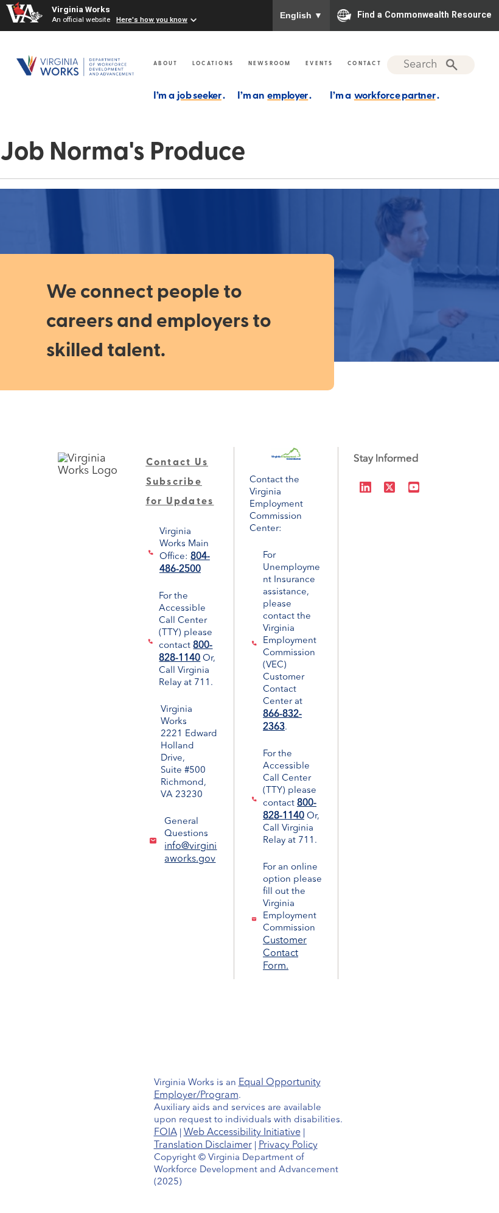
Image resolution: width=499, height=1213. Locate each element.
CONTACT (364, 63)
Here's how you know (151, 19)
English (301, 15)
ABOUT (165, 63)
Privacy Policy (288, 1145)
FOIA (165, 1132)
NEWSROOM (269, 63)
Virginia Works (81, 9)
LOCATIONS (213, 63)
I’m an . (274, 96)
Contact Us (177, 463)
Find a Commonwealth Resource (424, 14)
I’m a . (189, 96)
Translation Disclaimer (203, 1145)
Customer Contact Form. (285, 953)
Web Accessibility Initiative (242, 1132)
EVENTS (319, 63)
